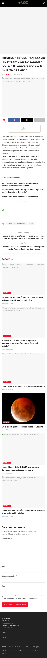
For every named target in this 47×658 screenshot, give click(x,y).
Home (27, 647)
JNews (8, 651)
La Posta (7, 75)
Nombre (5, 566)
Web (3, 586)
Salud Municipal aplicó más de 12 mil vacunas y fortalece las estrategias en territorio (20, 184)
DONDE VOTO (6, 647)
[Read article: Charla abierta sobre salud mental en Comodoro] (23, 368)
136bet (4, 632)
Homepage (36, 647)
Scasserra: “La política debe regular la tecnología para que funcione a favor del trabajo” (22, 190)
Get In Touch (18, 647)
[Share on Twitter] (27, 120)
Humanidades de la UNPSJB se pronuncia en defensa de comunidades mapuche (22, 468)
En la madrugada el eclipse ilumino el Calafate (22, 426)
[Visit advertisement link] (23, 128)
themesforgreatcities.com (10, 625)
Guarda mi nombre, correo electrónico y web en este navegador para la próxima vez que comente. (23, 597)
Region (6, 422)
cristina (9, 224)
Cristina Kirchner (20, 224)
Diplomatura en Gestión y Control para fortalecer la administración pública (23, 511)
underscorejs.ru (7, 628)
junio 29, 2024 (18, 75)
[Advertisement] (23, 30)
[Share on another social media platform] (39, 120)
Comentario (7, 538)
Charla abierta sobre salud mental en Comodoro (20, 196)
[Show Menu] (3, 3)
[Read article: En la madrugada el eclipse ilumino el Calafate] (23, 408)
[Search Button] (44, 3)
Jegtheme (5, 653)
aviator (4, 637)
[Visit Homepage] (23, 3)
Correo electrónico (9, 576)
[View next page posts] (25, 202)
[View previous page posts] (21, 202)
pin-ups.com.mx (7, 623)
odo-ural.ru (5, 620)
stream (31, 224)
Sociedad (6, 293)
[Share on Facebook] (14, 120)
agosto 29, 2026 (8, 303)
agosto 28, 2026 (8, 349)
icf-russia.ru (6, 618)
